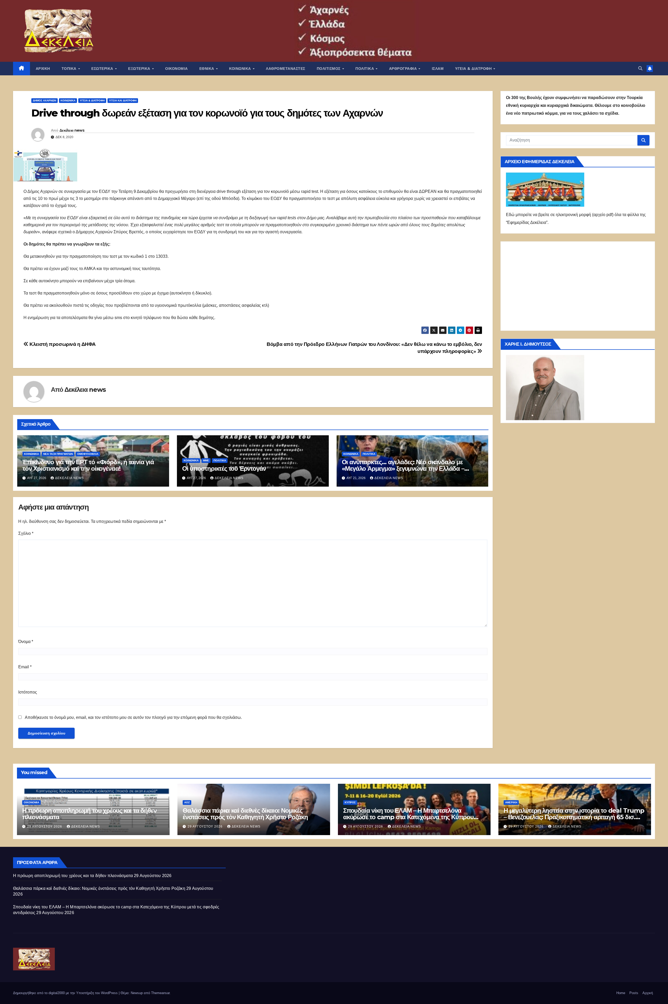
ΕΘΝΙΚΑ (207, 68)
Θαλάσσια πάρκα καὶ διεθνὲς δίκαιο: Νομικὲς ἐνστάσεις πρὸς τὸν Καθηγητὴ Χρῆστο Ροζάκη (245, 814)
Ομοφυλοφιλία (87, 453)
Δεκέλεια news (71, 130)
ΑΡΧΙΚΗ (43, 68)
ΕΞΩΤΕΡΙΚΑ (139, 68)
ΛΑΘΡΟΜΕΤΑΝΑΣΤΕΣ (285, 68)
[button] (640, 68)
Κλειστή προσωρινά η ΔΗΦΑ (62, 344)
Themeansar (160, 993)
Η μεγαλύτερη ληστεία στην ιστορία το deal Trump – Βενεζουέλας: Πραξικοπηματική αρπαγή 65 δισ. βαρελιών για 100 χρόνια (574, 817)
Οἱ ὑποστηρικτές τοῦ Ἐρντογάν (224, 468)
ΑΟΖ (187, 802)
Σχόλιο (25, 533)
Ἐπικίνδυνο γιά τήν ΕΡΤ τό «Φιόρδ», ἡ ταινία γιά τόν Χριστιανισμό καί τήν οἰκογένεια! (88, 465)
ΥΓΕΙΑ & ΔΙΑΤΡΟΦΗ (474, 68)
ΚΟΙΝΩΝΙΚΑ (240, 68)
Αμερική (511, 802)
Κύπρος (350, 802)
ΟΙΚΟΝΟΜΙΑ (176, 68)
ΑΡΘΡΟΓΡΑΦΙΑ (403, 68)
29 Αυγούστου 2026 (45, 826)
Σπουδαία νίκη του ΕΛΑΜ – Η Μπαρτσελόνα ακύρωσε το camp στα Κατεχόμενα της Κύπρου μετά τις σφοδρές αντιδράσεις (408, 817)
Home (620, 993)
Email (25, 667)
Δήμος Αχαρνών (44, 100)
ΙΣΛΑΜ (438, 68)
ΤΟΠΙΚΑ (70, 68)
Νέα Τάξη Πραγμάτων (58, 453)
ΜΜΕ (206, 460)
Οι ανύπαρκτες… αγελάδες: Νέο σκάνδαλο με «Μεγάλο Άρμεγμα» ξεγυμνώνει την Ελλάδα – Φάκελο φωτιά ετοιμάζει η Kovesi (403, 468)
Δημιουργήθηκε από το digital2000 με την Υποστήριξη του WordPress (66, 993)
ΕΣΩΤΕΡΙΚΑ (102, 68)
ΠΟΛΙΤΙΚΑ (365, 68)
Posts (633, 993)
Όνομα (25, 641)
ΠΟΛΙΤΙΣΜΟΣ (329, 68)
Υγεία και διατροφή (122, 100)
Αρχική (647, 993)
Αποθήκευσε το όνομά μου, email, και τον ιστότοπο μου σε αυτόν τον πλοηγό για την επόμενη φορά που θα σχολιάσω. (133, 717)
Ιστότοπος (27, 692)
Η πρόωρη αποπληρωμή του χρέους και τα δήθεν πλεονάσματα (89, 814)
